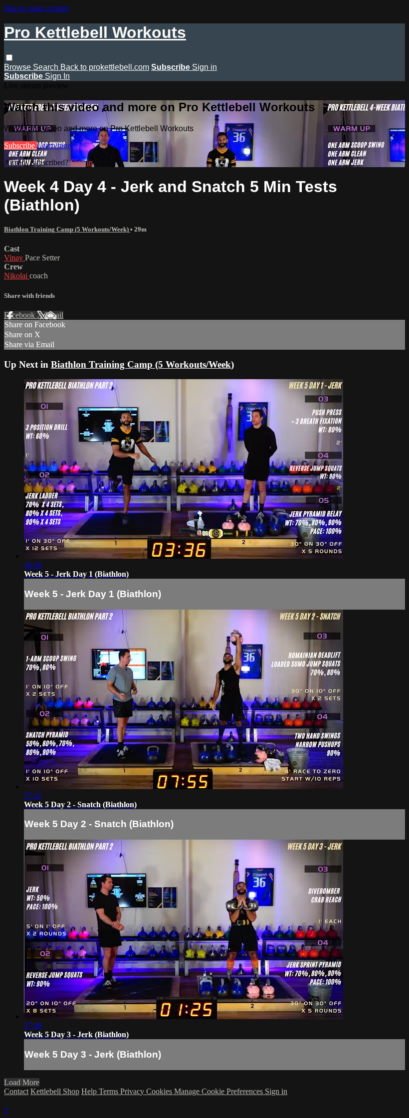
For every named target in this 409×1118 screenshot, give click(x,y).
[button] (9, 57)
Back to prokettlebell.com (104, 67)
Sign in (204, 67)
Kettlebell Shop (54, 1091)
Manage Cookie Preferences (219, 1091)
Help (90, 1091)
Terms (109, 1091)
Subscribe (20, 145)
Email (54, 315)
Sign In (57, 76)
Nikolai (16, 275)
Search (46, 67)
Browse (18, 67)
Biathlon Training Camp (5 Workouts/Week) (67, 229)
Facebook (20, 315)
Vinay (14, 257)
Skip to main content (36, 8)
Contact (16, 1091)
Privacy (133, 1091)
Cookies (160, 1091)
